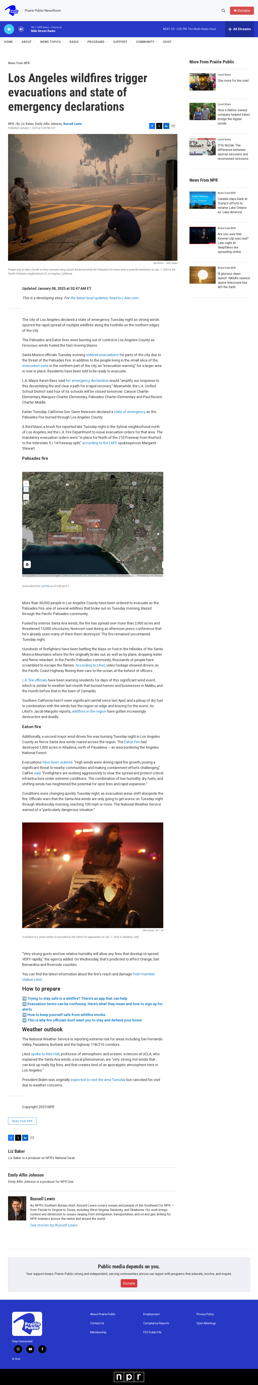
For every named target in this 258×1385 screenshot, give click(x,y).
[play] (9, 29)
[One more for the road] (202, 82)
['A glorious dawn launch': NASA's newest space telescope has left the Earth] (202, 275)
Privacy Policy (205, 1314)
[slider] (27, 29)
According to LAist (90, 665)
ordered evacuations (102, 355)
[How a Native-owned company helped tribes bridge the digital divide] (202, 111)
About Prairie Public (102, 1314)
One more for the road (233, 80)
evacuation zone (35, 366)
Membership (98, 1332)
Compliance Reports (156, 1323)
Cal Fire (45, 586)
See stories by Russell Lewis (54, 1225)
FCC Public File (152, 1332)
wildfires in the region (89, 711)
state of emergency (130, 412)
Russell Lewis (72, 124)
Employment (151, 1314)
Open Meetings (206, 1323)
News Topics (50, 41)
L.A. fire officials (34, 680)
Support (120, 41)
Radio (74, 41)
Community (145, 41)
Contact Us (97, 1323)
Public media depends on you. (129, 1266)
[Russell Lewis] (17, 1208)
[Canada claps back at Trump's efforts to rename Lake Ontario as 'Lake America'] (202, 200)
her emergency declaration (87, 380)
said (37, 773)
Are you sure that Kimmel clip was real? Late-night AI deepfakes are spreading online (233, 243)
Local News (224, 74)
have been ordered (57, 762)
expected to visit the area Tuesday (98, 1080)
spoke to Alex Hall (45, 1054)
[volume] (21, 29)
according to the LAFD (99, 443)
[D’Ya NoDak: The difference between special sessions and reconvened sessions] (202, 146)
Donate (243, 10)
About (27, 41)
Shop (167, 41)
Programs (96, 41)
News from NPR (19, 63)
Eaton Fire (132, 742)
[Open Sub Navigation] (16, 41)
